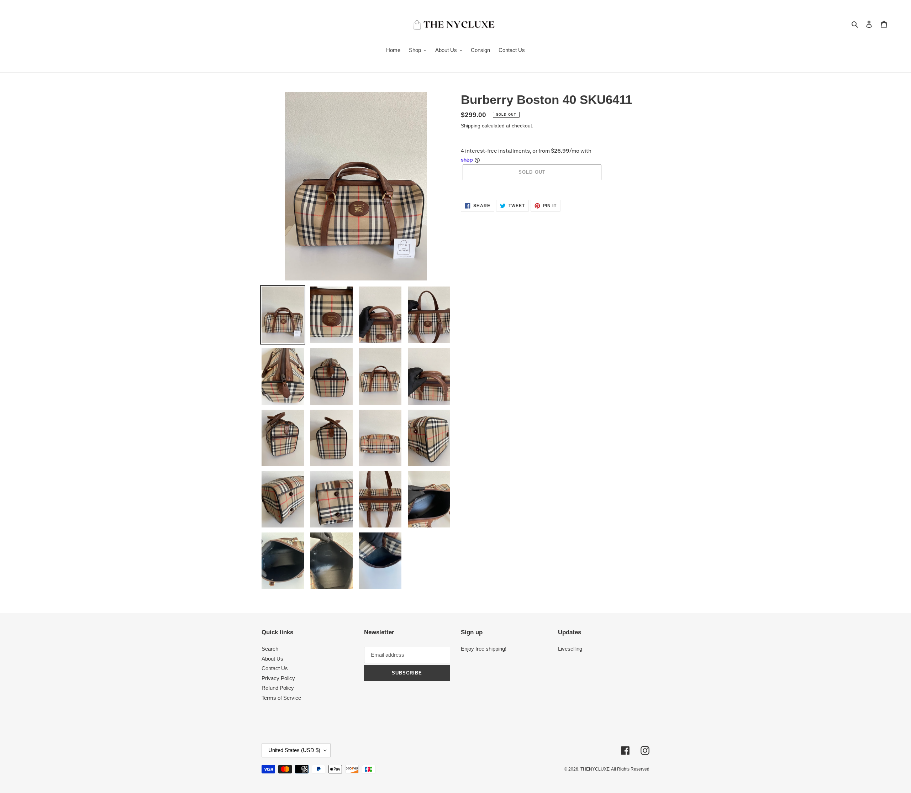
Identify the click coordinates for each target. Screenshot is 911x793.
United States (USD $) (294, 750)
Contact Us (275, 668)
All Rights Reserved (630, 769)
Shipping (470, 125)
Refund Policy (278, 688)
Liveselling (570, 649)
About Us (272, 659)
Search (270, 649)
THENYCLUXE (595, 769)
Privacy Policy (278, 678)
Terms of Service (281, 698)
